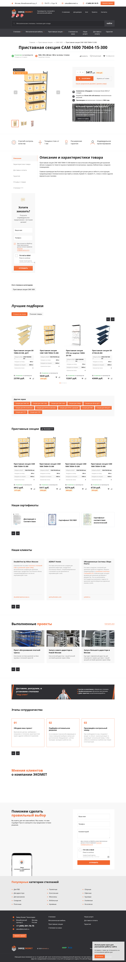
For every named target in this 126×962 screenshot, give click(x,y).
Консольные (53, 893)
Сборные (88, 889)
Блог (86, 12)
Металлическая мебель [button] (34, 32)
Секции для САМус (75, 403)
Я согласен (99, 956)
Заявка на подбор (83, 118)
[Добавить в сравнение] (33, 378)
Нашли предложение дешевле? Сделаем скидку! (91, 83)
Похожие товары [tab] (36, 314)
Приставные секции (45, 42)
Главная (32, 42)
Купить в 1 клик (103, 78)
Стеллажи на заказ (73, 33)
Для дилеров (77, 12)
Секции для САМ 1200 (40, 403)
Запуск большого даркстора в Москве (97, 651)
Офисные (88, 893)
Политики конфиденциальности (23, 249)
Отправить (23, 268)
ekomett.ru (45, 948)
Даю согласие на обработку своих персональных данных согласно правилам (24, 247)
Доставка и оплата (97, 33)
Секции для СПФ (35, 412)
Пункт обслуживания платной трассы (27, 651)
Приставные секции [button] (55, 32)
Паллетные (53, 889)
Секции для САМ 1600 (58, 403)
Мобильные (53, 900)
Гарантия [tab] (16, 176)
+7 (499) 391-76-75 (92, 3)
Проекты (94, 12)
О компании (66, 12)
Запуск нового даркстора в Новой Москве (60, 651)
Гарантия (109, 32)
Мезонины (53, 897)
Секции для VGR (87, 408)
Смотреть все (109, 624)
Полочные (17, 904)
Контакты (104, 12)
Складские (17, 900)
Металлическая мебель (56, 920)
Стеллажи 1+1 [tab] (18, 188)
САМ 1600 (59, 42)
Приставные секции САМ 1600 (24, 289)
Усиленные (89, 900)
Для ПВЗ (17, 889)
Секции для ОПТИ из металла (46, 408)
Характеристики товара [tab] (21, 164)
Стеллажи (51, 917)
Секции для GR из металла (24, 408)
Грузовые (88, 897)
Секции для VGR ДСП (103, 408)
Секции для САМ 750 (22, 403)
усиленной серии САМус (26, 567)
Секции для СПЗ (21, 412)
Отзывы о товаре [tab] (19, 182)
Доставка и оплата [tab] (20, 170)
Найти (109, 23)
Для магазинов (19, 897)
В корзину (86, 78)
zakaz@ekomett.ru (71, 3)
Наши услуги (85, 33)
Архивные (52, 904)
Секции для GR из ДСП (92, 403)
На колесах (89, 904)
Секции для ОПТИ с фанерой (69, 408)
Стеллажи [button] (16, 32)
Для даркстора (19, 893)
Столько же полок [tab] (19, 314)
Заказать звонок (107, 3)
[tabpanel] (63, 351)
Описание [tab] (17, 158)
